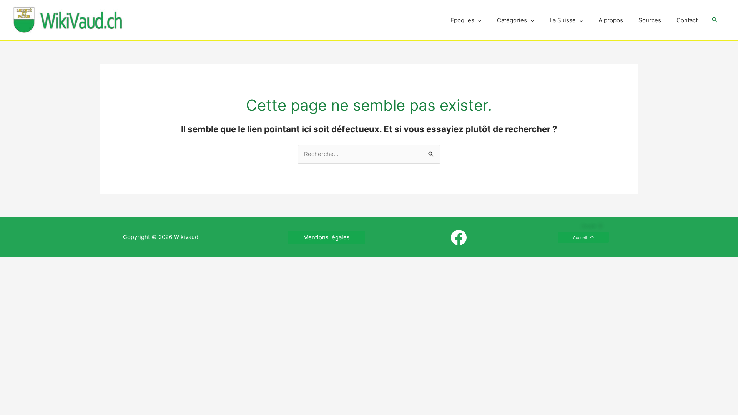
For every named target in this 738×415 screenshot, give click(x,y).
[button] (715, 20)
